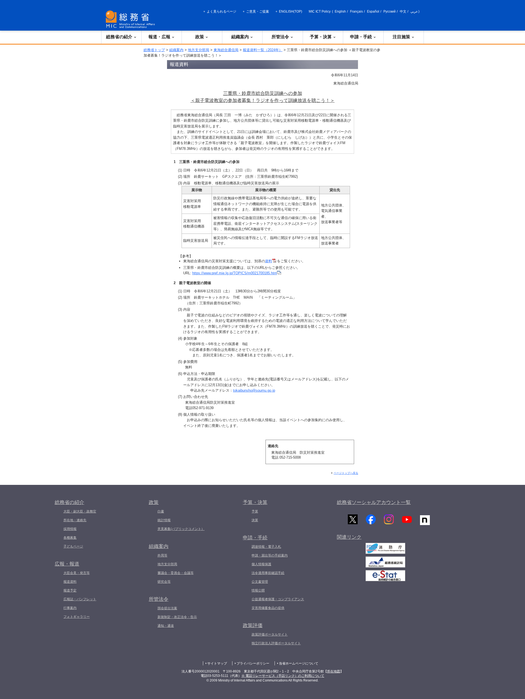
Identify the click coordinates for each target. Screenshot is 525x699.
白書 (161, 511)
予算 (255, 511)
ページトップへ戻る (346, 472)
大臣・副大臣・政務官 (79, 511)
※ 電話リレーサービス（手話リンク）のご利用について (282, 675)
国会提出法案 (167, 608)
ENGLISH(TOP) (290, 11)
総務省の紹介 (119, 36)
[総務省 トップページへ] (131, 19)
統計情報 (164, 520)
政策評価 (252, 625)
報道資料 (70, 582)
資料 (268, 261)
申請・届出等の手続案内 (270, 555)
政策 (199, 36)
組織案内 (240, 36)
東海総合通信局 (226, 50)
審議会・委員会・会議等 (176, 573)
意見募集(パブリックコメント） (181, 529)
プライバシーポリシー (253, 663)
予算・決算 (321, 36)
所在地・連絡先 (74, 520)
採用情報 (70, 529)
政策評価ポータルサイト (270, 634)
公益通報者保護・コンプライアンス (278, 599)
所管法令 (280, 36)
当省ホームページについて (298, 663)
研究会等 (164, 582)
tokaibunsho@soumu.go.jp (254, 390)
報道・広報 (159, 36)
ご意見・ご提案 (257, 11)
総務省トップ (154, 50)
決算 (255, 520)
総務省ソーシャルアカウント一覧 (374, 502)
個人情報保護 (261, 564)
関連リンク (349, 537)
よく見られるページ (221, 11)
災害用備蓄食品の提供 (268, 608)
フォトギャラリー (76, 617)
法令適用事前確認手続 (268, 573)
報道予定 (70, 590)
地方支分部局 (198, 50)
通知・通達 (166, 626)
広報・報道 (67, 564)
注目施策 (401, 36)
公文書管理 (260, 582)
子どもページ (73, 546)
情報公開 (258, 590)
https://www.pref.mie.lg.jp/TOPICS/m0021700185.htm (234, 273)
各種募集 (70, 538)
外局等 (162, 555)
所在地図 (333, 671)
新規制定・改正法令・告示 (177, 617)
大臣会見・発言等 (76, 573)
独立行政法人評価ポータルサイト (276, 643)
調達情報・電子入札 (266, 547)
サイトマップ (217, 663)
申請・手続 (361, 36)
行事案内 (70, 608)
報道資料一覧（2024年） (262, 50)
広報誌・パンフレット (79, 599)
